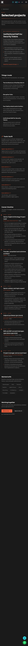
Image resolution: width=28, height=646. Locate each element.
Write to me (6, 411)
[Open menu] (26, 2)
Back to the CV (6, 9)
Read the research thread (10, 64)
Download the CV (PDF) (9, 414)
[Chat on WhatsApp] (24, 642)
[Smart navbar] (13, 2)
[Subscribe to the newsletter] (24, 638)
